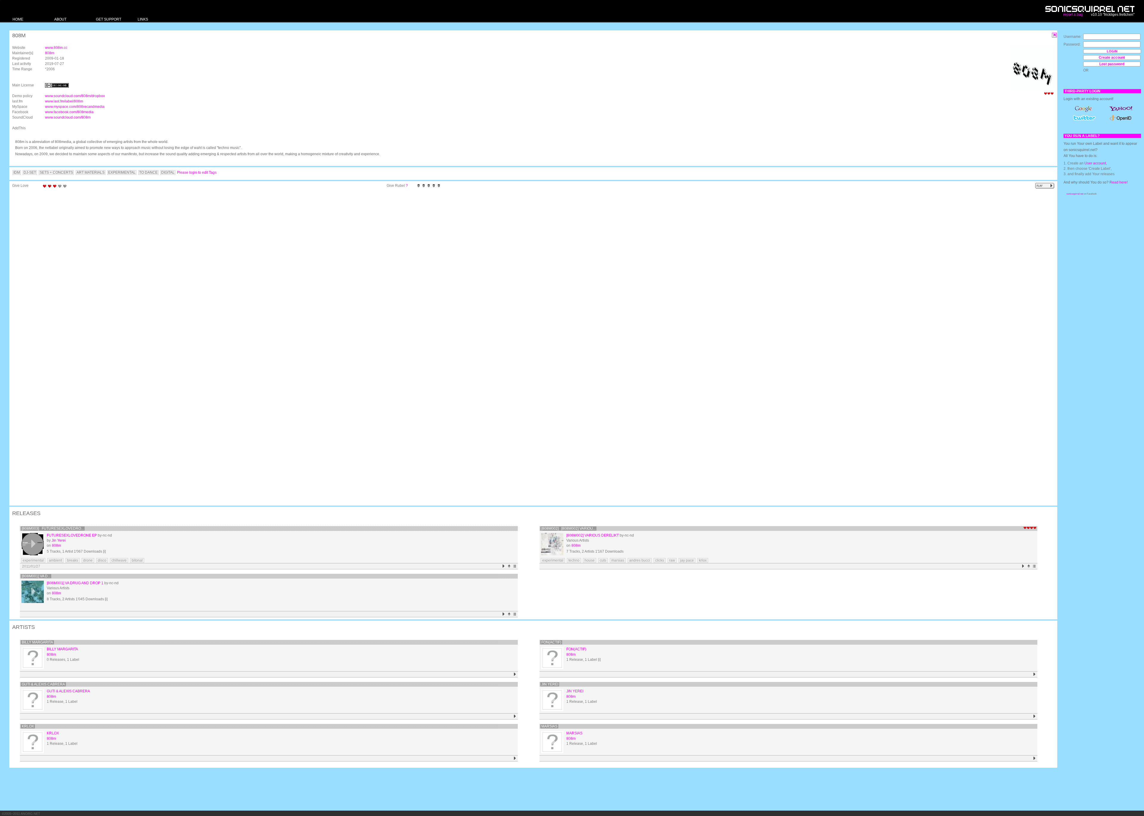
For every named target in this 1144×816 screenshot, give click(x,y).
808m (49, 53)
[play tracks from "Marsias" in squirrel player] (1034, 758)
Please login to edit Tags (197, 172)
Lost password (1111, 64)
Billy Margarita (37, 642)
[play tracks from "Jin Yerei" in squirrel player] (1034, 716)
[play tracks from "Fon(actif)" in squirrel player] (1034, 674)
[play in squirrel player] (32, 544)
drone (88, 560)
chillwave (119, 560)
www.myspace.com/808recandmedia (75, 107)
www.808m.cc (56, 48)
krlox (703, 560)
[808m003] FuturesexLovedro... (53, 528)
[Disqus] (530, 268)
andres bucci (639, 560)
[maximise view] (1054, 35)
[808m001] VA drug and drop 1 (75, 583)
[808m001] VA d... (36, 576)
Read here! (1118, 182)
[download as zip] (509, 566)
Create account (1112, 57)
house (590, 560)
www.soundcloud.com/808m (68, 117)
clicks (659, 560)
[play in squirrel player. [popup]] (1044, 186)
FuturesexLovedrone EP (72, 535)
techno (573, 560)
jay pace (687, 560)
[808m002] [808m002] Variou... (568, 528)
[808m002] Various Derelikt (592, 535)
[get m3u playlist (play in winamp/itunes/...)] (515, 566)
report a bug (1073, 15)
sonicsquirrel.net (1075, 193)
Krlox (28, 726)
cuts (603, 560)
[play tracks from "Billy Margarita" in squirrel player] (515, 674)
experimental (33, 560)
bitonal (137, 560)
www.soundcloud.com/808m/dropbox (75, 96)
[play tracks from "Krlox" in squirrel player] (515, 758)
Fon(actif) (551, 642)
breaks (72, 560)
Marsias (549, 726)
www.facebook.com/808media (69, 112)
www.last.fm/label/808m (64, 101)
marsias (617, 560)
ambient (55, 560)
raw (672, 560)
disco (102, 560)
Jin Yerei (59, 540)
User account (1095, 163)
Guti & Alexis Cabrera (43, 684)
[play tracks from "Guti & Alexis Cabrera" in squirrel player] (515, 716)
